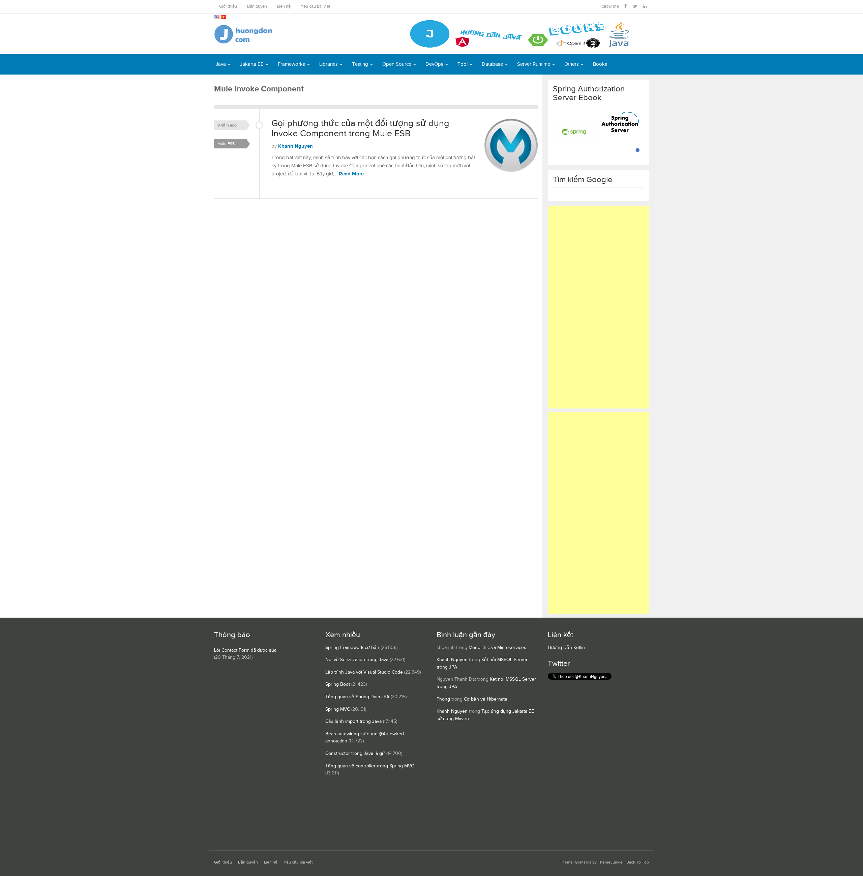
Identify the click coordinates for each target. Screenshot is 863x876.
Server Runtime (533, 64)
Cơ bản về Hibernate (485, 699)
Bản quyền (257, 6)
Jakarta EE (252, 64)
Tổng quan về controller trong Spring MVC (369, 766)
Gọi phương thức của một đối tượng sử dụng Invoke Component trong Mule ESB (360, 128)
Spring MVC (337, 709)
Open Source (396, 64)
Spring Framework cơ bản (352, 647)
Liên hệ (284, 6)
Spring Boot (337, 684)
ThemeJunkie (610, 862)
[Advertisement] (598, 307)
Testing (360, 64)
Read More (351, 174)
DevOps (434, 64)
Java (221, 64)
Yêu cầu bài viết (315, 6)
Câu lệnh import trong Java (353, 721)
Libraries (328, 64)
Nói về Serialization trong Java (356, 659)
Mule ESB (226, 143)
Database (492, 64)
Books (600, 64)
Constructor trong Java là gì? (355, 753)
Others (571, 64)
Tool (462, 64)
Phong (443, 699)
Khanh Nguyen (295, 146)
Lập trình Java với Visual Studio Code (364, 672)
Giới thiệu (228, 6)
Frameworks (291, 64)
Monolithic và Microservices (497, 647)
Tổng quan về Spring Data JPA (357, 697)
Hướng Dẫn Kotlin (566, 647)
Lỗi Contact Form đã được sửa (245, 650)
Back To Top (637, 862)
